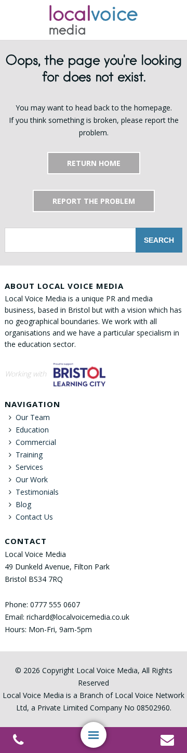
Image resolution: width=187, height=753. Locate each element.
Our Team (33, 417)
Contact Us (34, 517)
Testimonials (37, 492)
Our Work (32, 479)
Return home (94, 163)
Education (32, 430)
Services (29, 467)
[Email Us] (167, 741)
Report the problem (93, 201)
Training (29, 454)
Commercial (36, 442)
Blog (23, 504)
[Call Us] (18, 741)
